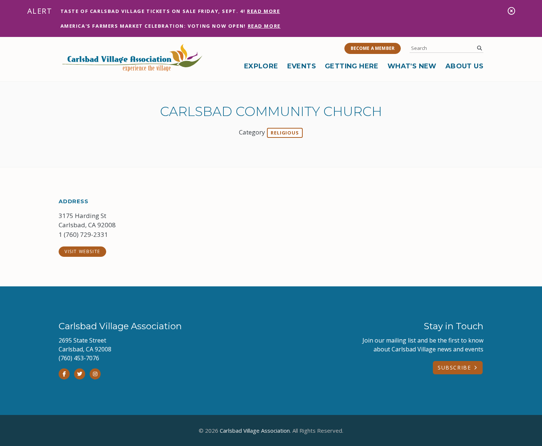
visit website (82, 251)
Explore (261, 66)
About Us (464, 66)
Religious (285, 132)
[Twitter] (79, 373)
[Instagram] (95, 373)
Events (301, 66)
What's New (412, 66)
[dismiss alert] (511, 11)
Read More (263, 11)
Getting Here (352, 66)
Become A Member (373, 48)
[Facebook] (64, 373)
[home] (132, 57)
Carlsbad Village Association (255, 430)
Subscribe (454, 367)
